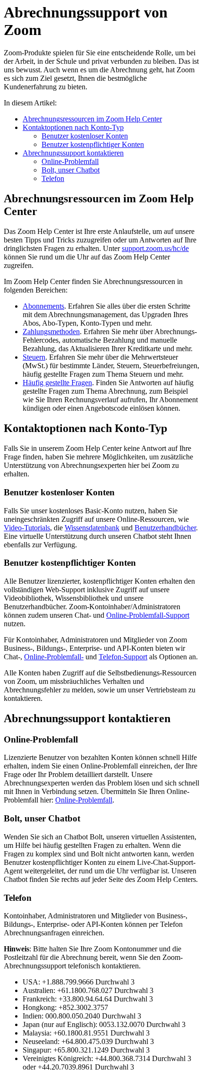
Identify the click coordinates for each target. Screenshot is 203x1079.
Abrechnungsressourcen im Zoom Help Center (92, 119)
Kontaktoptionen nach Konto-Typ (73, 127)
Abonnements (43, 306)
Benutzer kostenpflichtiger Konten (93, 144)
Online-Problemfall (70, 161)
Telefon (53, 178)
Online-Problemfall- (54, 657)
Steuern (34, 357)
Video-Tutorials (27, 528)
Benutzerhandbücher (165, 528)
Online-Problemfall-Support (147, 615)
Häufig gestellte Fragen (57, 383)
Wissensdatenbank (92, 528)
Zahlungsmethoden (51, 332)
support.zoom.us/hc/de (155, 248)
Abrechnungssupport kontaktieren (73, 153)
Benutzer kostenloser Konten (85, 136)
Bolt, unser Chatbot (71, 170)
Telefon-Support (123, 657)
